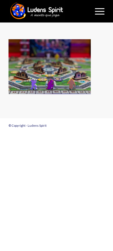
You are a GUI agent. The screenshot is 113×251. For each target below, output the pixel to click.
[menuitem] (96, 11)
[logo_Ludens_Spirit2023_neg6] (47, 11)
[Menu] (96, 11)
